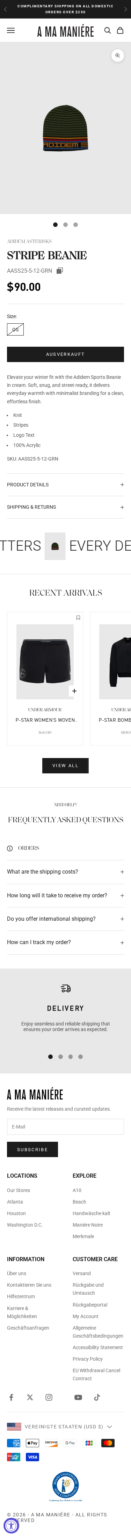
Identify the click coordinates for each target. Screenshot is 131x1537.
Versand (82, 1273)
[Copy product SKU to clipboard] (60, 270)
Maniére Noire (88, 1225)
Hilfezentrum (21, 1296)
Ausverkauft (65, 354)
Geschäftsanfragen (28, 1328)
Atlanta (15, 1202)
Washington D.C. (25, 1225)
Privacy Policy (88, 1359)
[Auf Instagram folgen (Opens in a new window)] (49, 1397)
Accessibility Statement (98, 1347)
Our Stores (18, 1190)
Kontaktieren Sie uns (29, 1285)
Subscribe (32, 1149)
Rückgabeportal (90, 1305)
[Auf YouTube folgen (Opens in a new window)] (78, 1397)
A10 (77, 1190)
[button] (78, 618)
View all (65, 765)
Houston (16, 1213)
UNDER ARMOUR (44, 710)
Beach (79, 1202)
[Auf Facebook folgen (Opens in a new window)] (11, 1397)
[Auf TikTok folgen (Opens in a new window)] (97, 1397)
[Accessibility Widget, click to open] (11, 1526)
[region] (65, 1013)
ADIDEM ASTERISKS (29, 241)
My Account (86, 1316)
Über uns (16, 1273)
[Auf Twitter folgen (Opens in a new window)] (30, 1397)
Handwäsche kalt (91, 1213)
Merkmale (83, 1236)
